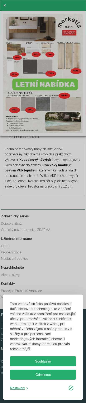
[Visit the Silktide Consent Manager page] (71, 388)
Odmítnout (43, 374)
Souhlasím (43, 361)
